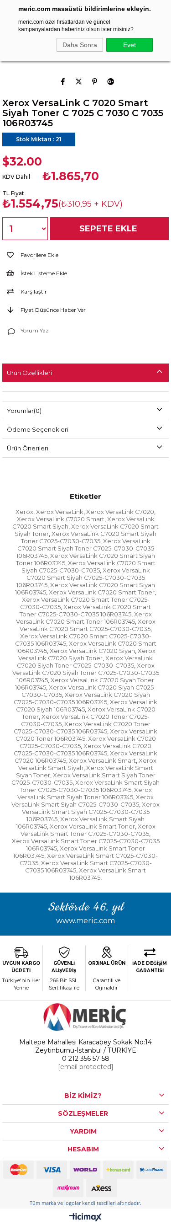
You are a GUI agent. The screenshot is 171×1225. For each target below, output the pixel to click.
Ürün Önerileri (27, 448)
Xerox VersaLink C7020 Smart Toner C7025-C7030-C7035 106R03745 (85, 610)
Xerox (24, 511)
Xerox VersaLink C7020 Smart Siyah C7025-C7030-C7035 (88, 566)
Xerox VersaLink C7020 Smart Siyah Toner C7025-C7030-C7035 (89, 537)
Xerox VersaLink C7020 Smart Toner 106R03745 (84, 617)
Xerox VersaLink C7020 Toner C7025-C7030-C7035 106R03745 (82, 727)
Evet (129, 44)
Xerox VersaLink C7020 (120, 511)
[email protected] (86, 1067)
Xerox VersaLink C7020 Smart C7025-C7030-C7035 (87, 625)
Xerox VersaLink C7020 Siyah (92, 650)
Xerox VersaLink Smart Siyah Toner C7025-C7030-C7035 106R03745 (90, 786)
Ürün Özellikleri (29, 372)
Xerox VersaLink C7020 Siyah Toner (86, 654)
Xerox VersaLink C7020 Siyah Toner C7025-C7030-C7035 (85, 661)
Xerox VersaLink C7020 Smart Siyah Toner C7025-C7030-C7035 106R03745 (85, 548)
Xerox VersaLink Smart (102, 760)
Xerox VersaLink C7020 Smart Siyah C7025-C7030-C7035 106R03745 (83, 577)
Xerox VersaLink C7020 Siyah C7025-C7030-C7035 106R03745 (82, 698)
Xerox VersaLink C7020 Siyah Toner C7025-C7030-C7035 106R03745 (85, 673)
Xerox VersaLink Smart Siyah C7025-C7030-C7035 (82, 800)
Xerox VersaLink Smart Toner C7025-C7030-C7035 (88, 830)
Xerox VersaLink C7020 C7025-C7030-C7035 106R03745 (82, 749)
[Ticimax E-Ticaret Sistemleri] (85, 1218)
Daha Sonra (79, 44)
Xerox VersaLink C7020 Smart (60, 519)
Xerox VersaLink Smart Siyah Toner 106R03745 (84, 793)
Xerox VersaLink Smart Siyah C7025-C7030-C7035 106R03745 (91, 812)
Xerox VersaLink (59, 511)
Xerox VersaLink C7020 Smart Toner (102, 592)
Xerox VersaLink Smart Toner (92, 826)
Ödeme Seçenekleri (37, 429)
